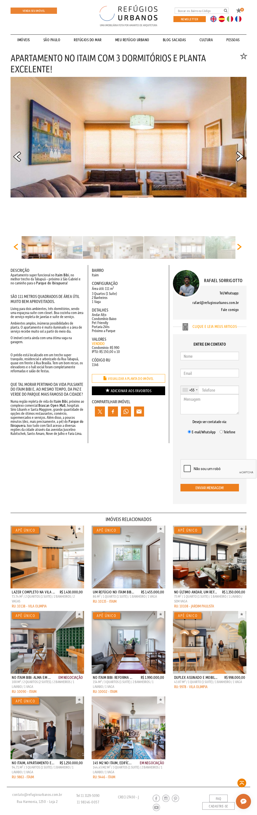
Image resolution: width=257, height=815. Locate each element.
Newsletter (189, 19)
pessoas (233, 39)
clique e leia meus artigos (214, 326)
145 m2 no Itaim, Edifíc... (112, 762)
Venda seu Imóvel (34, 11)
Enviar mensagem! (210, 487)
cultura (206, 39)
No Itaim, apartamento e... (33, 762)
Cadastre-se (218, 806)
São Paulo (51, 39)
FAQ (218, 798)
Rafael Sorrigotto (223, 280)
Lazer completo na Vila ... (33, 591)
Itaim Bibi (62, 274)
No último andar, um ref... (195, 591)
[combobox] (190, 390)
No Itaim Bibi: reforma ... (112, 677)
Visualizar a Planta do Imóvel (130, 378)
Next (240, 156)
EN (215, 18)
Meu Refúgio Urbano (132, 39)
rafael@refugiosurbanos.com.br (215, 302)
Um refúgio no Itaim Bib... (113, 591)
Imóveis (23, 39)
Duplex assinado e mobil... (196, 677)
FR (239, 18)
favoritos (131, 390)
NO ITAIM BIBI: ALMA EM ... (31, 677)
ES (223, 18)
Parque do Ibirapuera (51, 282)
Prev (17, 156)
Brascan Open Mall (52, 405)
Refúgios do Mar (88, 39)
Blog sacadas (174, 39)
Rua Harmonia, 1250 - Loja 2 (37, 801)
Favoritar (79, 529)
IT (232, 18)
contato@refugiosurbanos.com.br (37, 794)
